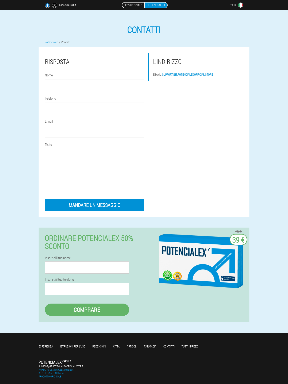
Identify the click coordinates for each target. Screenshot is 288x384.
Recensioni (99, 346)
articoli (132, 346)
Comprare (87, 309)
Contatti (169, 346)
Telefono (50, 98)
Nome (49, 75)
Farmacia (150, 346)
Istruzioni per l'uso (72, 346)
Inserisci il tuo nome (58, 258)
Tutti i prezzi (190, 346)
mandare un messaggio (94, 205)
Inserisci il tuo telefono (59, 279)
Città (116, 346)
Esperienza (46, 346)
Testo (48, 144)
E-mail (49, 121)
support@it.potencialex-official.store (187, 74)
